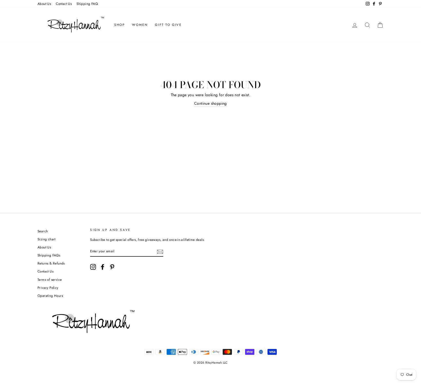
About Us (44, 3)
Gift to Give (168, 24)
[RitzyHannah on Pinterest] (112, 267)
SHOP (119, 24)
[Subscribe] (160, 251)
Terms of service (50, 279)
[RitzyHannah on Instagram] (93, 267)
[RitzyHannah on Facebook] (102, 267)
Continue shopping (210, 103)
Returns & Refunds (51, 263)
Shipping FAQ (87, 3)
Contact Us (64, 3)
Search (43, 231)
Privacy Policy (48, 287)
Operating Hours (50, 295)
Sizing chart (47, 239)
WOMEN (140, 24)
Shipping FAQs (49, 255)
